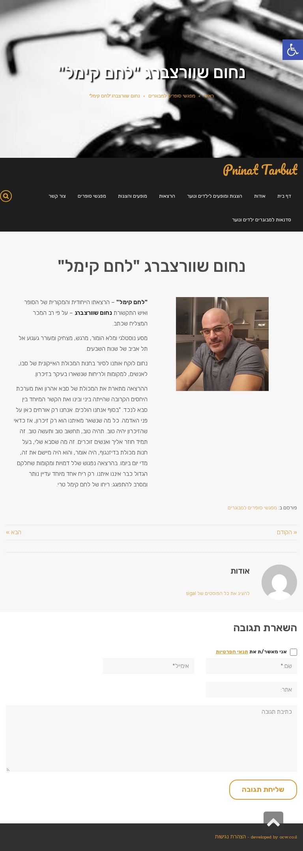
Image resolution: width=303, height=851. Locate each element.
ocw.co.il (288, 837)
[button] (292, 49)
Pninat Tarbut (260, 170)
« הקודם (287, 532)
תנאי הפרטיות (232, 652)
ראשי (209, 96)
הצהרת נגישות (230, 837)
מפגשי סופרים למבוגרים (171, 96)
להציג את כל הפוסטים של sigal (218, 593)
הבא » (13, 532)
